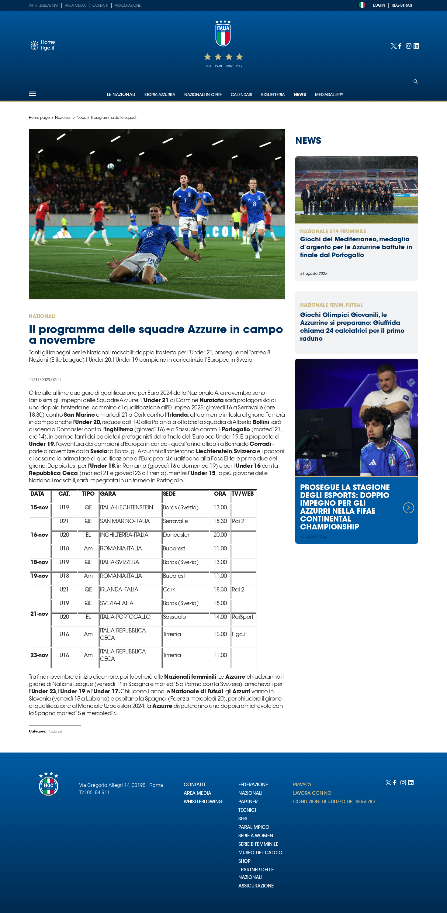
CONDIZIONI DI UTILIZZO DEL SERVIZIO (334, 802)
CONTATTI (194, 785)
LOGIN (379, 6)
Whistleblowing (43, 6)
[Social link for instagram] (408, 45)
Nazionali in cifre (203, 95)
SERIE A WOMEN (255, 836)
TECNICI (247, 810)
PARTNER (248, 802)
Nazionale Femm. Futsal (331, 305)
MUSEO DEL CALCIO (260, 853)
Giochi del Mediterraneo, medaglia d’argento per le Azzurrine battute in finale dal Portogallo (356, 248)
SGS (242, 819)
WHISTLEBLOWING (203, 802)
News (300, 95)
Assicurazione (128, 6)
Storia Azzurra (159, 95)
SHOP (244, 862)
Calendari (241, 95)
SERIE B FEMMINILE (258, 844)
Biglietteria (273, 95)
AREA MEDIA (197, 793)
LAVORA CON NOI (313, 793)
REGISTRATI (402, 6)
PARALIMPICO (253, 827)
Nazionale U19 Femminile (333, 231)
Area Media (75, 6)
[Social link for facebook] (400, 45)
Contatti (100, 6)
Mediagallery (329, 95)
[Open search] (416, 81)
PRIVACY (302, 785)
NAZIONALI (250, 793)
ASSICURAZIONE (256, 886)
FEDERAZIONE (253, 785)
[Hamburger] (32, 93)
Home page (39, 118)
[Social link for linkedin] (416, 45)
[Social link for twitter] (393, 45)
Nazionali (63, 118)
